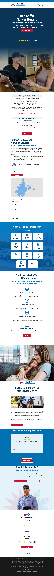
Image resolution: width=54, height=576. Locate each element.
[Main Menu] (42, 5)
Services (27, 527)
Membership (27, 536)
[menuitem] (19, 571)
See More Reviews (26, 460)
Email (26, 113)
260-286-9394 (15, 204)
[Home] (18, 4)
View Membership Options (26, 35)
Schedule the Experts (26, 30)
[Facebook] (24, 553)
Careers (27, 531)
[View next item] (30, 455)
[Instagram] (26, 553)
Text (22, 113)
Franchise (27, 538)
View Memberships (33, 481)
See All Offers (26, 133)
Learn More (32, 0)
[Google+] (29, 553)
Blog (27, 534)
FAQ (27, 529)
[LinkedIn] (27, 553)
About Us (26, 335)
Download (32, 113)
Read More (27, 445)
